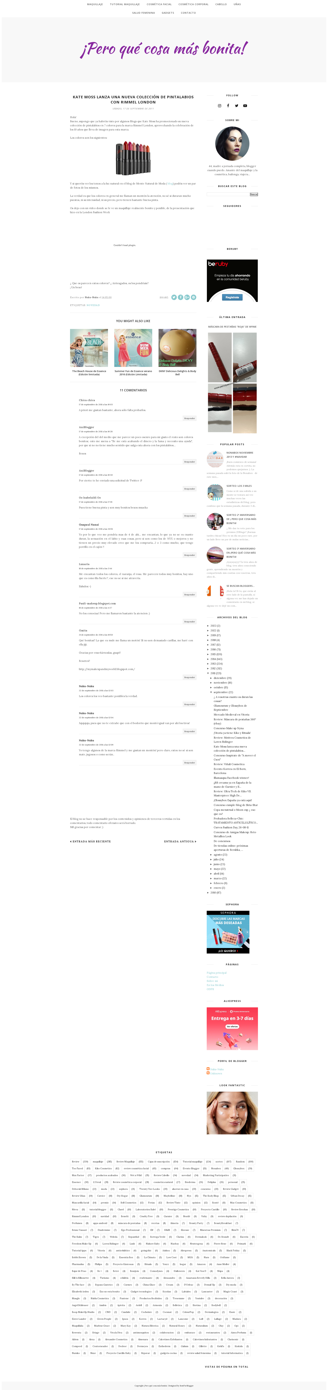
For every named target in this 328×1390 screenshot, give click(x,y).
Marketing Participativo (216, 1175)
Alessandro (169, 1277)
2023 (213, 625)
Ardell (139, 1305)
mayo (217, 868)
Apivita (121, 1305)
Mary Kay (126, 1325)
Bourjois (134, 1271)
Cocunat (167, 1312)
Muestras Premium (210, 1230)
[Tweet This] (174, 297)
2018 (213, 640)
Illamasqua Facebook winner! (231, 777)
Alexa (91, 1339)
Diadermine (104, 1230)
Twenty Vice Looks (149, 1189)
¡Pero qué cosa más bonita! (155, 1386)
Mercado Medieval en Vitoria (231, 714)
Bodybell (216, 1305)
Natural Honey (177, 1325)
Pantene (124, 1298)
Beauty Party (196, 1223)
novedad (93, 305)
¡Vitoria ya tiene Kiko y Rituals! (232, 732)
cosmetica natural (163, 1182)
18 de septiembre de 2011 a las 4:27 (95, 607)
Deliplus (212, 1182)
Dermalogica (211, 1312)
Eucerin (244, 1236)
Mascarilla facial (80, 1202)
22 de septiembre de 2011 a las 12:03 (96, 690)
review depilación (227, 1216)
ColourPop (188, 1312)
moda (104, 1189)
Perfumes (77, 1223)
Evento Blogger (191, 1168)
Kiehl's (220, 1346)
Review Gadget (231, 1189)
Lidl (201, 1319)
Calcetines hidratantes (205, 1339)
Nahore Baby (153, 1243)
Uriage (95, 1332)
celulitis (124, 1277)
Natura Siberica (150, 1325)
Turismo (104, 1277)
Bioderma (190, 1182)
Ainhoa (166, 1250)
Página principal (217, 972)
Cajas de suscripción (159, 1161)
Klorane (185, 1230)
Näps (220, 1271)
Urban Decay (237, 1195)
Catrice (101, 1195)
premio (105, 1202)
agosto (218, 854)
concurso (206, 1189)
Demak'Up (209, 1284)
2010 (213, 892)
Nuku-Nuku (86, 686)
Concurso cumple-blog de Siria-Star (236, 805)
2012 (213, 668)
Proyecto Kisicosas (123, 1264)
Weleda (113, 1236)
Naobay (175, 1243)
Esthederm (164, 1346)
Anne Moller (223, 1264)
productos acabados (107, 1175)
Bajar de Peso (79, 1271)
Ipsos (125, 1319)
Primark (241, 1243)
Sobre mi (212, 981)
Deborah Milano (80, 1189)
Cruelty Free (146, 1216)
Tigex (96, 1236)
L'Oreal (97, 1182)
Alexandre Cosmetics (116, 1339)
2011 (213, 673)
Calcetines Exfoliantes (170, 1339)
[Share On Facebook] (180, 297)
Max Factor (78, 1175)
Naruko (76, 1353)
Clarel (121, 1209)
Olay (221, 1325)
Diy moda (231, 1284)
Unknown (216, 1073)
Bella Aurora (227, 1277)
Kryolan (167, 1291)
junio (217, 864)
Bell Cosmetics (128, 1202)
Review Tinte (173, 1202)
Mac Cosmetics (238, 1202)
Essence (76, 1182)
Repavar (145, 1353)
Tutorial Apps (79, 1250)
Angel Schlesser (80, 1305)
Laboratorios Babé (146, 1209)
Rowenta (76, 1332)
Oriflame (224, 1257)
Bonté (215, 1202)
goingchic (146, 1250)
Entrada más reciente (92, 841)
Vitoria (101, 1250)
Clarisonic (233, 1339)
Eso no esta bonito (110, 1291)
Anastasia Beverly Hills (198, 1277)
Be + (99, 1271)
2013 (213, 663)
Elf (151, 1230)
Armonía (157, 1305)
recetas (155, 1223)
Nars (206, 1257)
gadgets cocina (168, 1353)
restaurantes (213, 1332)
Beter (116, 1271)
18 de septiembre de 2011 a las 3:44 (95, 568)
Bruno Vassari (79, 1230)
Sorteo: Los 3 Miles (239, 485)
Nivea (75, 1209)
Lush (132, 1243)
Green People (104, 1319)
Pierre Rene (220, 1243)
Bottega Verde (157, 1236)
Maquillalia (77, 1325)
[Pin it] (193, 297)
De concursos (222, 841)
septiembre (221, 692)
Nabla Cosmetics (100, 1298)
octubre (218, 687)
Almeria (174, 1223)
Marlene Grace (102, 1325)
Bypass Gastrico (104, 1284)
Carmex (128, 1284)
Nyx (189, 1195)
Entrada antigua (179, 841)
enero (217, 887)
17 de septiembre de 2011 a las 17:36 (95, 502)
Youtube (199, 1298)
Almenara (143, 1339)
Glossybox (238, 1168)
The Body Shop (211, 1195)
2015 (213, 654)
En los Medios (215, 985)
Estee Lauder (79, 1319)
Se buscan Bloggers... (241, 585)
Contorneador (100, 1346)
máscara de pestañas (129, 1223)
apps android (100, 1223)
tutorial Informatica (232, 1353)
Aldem (75, 1339)
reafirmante (146, 1277)
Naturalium (202, 1325)
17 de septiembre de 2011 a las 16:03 (96, 404)
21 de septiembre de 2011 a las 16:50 (96, 634)
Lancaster (207, 1291)
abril (216, 873)
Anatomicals (209, 1250)
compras (165, 1168)
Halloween (179, 1271)
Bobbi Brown (79, 1257)
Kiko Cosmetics (103, 1168)
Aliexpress (186, 1250)
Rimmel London (80, 1216)
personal (232, 1182)
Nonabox (216, 1168)
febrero (218, 883)
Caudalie (125, 1312)
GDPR (210, 989)
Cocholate (146, 1312)
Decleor (122, 1346)
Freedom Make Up (81, 1243)
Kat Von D (201, 1271)
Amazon (201, 1264)
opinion (196, 1202)
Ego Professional (130, 1230)
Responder (189, 418)
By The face (78, 1284)
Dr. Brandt (223, 1236)
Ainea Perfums (238, 1332)
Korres (142, 1319)
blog (170, 183)
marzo (218, 878)
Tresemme (178, 1298)
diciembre (220, 678)
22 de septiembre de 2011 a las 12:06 (96, 744)
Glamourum (146, 1195)
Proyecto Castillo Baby (118, 1353)
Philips (98, 1264)
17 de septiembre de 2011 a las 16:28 (96, 431)
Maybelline (169, 1195)
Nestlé (186, 1216)
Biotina (197, 1305)
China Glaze (149, 1284)
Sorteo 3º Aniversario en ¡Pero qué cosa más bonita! (241, 552)
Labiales (186, 1291)
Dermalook (201, 1236)
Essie (232, 1312)
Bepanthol (133, 1236)
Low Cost (171, 1257)
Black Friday (233, 1250)
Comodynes (156, 1271)
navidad (105, 1216)
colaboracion (167, 1332)
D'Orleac (188, 1284)
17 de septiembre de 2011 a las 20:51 (96, 529)
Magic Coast (230, 1291)
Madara (237, 1319)
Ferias (151, 1202)
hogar (183, 1264)
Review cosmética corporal (127, 1182)
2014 (213, 659)
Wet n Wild (136, 1175)
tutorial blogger (98, 1209)
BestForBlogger (187, 1386)
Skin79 (234, 1230)
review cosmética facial (136, 1168)
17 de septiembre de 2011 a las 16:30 (96, 475)
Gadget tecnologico (141, 1291)
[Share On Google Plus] (187, 297)
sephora (123, 1189)
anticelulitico (123, 1250)
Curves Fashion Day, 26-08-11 (231, 827)
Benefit (125, 1216)
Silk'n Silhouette (80, 1277)
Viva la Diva (116, 1332)
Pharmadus (78, 1264)
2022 (213, 630)
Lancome (183, 1319)
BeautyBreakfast (223, 1223)
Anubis (102, 1305)
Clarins (180, 1236)
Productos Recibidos (151, 1298)
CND (108, 1312)
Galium (184, 1346)
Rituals (148, 1264)
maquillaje (98, 1161)
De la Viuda (102, 1257)
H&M (167, 1230)
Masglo (76, 1298)
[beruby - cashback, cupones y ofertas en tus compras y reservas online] (232, 301)
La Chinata (149, 1257)
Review (75, 1161)
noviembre (220, 682)
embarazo (189, 1332)
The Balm (77, 1236)
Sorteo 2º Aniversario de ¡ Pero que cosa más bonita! (241, 519)
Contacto (212, 976)
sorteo (219, 1161)
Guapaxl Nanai (89, 524)
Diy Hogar (122, 1195)
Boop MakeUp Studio (83, 1312)
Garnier (168, 1216)
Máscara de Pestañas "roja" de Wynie (232, 326)
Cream (169, 1284)
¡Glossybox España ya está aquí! (233, 800)
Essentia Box (126, 1257)
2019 (213, 635)
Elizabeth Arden (80, 1291)
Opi (236, 1325)
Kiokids (239, 1346)
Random (240, 1161)
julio (216, 859)
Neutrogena (196, 1243)
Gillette (203, 1346)
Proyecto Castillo (210, 1209)
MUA (190, 1257)
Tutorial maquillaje (192, 1161)
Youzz (166, 1264)
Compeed (77, 1346)
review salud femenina (199, 1353)
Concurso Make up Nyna (229, 728)
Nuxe (93, 1353)
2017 (213, 644)
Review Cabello (161, 1175)
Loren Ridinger (110, 1243)
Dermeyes (142, 1346)
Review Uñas (78, 1195)
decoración (221, 1298)
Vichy (204, 1216)
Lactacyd (162, 1319)
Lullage (218, 1319)
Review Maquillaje (126, 1161)
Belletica (177, 1305)
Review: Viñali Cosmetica (229, 764)
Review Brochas (239, 1209)
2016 (213, 649)
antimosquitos (141, 1332)
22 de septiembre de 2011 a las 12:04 (96, 717)
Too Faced (77, 1168)
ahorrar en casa (180, 1189)
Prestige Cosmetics (178, 1209)
